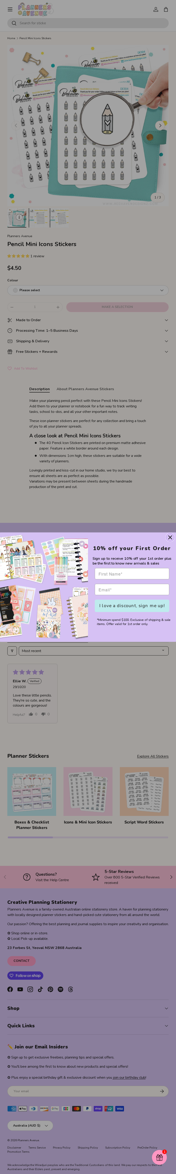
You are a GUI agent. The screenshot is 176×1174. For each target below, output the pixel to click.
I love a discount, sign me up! (132, 605)
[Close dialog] (170, 537)
